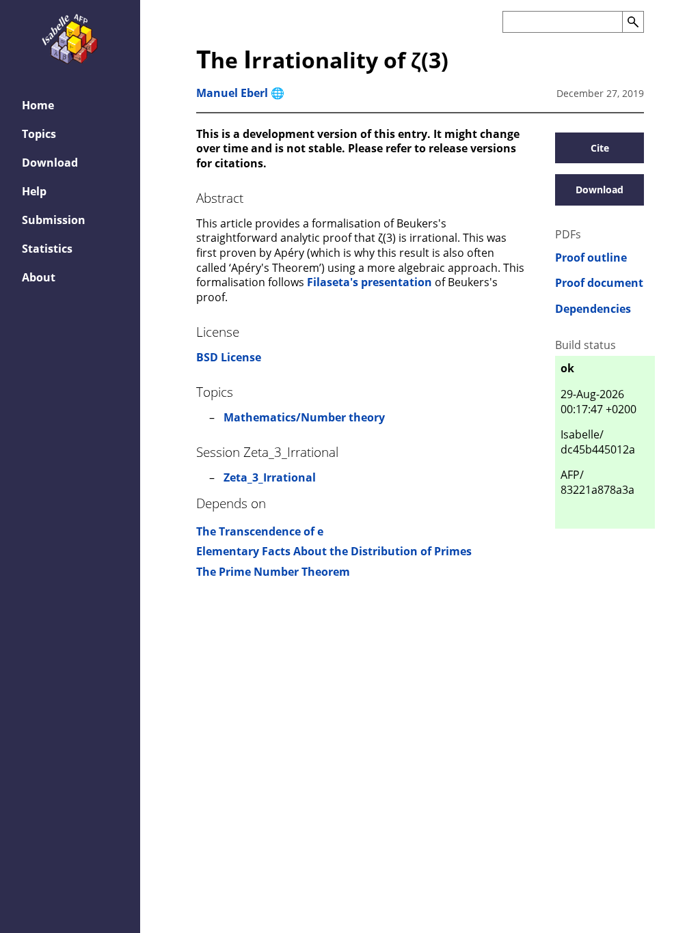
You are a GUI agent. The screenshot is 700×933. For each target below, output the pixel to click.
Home (38, 105)
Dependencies (593, 309)
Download (50, 162)
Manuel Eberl (232, 92)
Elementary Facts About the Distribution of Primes (334, 551)
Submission (53, 219)
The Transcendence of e (259, 531)
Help (34, 191)
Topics (39, 133)
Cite (600, 147)
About (38, 277)
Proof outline (591, 258)
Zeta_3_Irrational (270, 477)
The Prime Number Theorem (273, 571)
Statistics (47, 248)
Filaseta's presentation (369, 282)
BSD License (228, 357)
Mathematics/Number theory (304, 417)
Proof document (599, 283)
